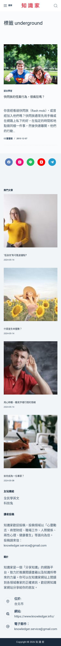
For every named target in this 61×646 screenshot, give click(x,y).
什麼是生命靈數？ (13, 329)
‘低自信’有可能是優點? (15, 255)
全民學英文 (11, 498)
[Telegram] (52, 162)
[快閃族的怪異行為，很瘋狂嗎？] (30, 64)
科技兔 (8, 503)
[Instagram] (20, 162)
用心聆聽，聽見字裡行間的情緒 (20, 402)
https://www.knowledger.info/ (34, 616)
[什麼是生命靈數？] (30, 294)
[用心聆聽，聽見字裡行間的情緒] (30, 368)
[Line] (30, 162)
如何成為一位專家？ (14, 476)
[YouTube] (41, 162)
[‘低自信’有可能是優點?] (30, 220)
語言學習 (8, 91)
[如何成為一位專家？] (30, 441)
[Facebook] (9, 162)
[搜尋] (55, 5)
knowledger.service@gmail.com (35, 629)
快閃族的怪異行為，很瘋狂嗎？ (24, 97)
